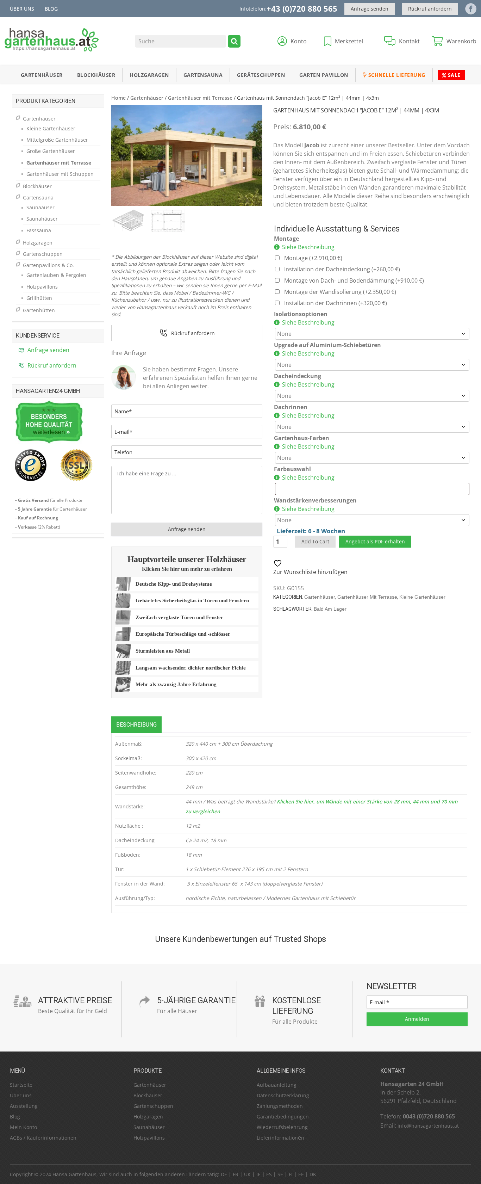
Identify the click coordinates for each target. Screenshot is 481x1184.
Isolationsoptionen (300, 314)
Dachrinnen (290, 407)
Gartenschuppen (43, 254)
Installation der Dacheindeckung (342, 269)
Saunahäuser (42, 218)
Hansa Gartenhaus (74, 1174)
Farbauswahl (292, 469)
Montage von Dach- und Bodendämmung (354, 280)
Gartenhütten (39, 310)
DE (224, 1174)
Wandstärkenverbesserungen (315, 500)
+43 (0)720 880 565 (302, 8)
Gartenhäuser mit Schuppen (60, 174)
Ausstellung (24, 1106)
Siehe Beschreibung (308, 247)
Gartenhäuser (42, 75)
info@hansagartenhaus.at (428, 1125)
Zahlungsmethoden (280, 1106)
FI (291, 1174)
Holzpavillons (42, 286)
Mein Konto (23, 1127)
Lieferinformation (277, 1137)
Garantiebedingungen (283, 1116)
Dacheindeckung (297, 376)
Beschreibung (136, 724)
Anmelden (417, 1019)
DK (313, 1174)
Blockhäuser (96, 75)
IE (258, 1174)
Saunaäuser (40, 207)
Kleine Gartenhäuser (422, 597)
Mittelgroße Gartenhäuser (57, 139)
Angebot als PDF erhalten (375, 541)
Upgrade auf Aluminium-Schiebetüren (327, 345)
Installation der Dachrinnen (335, 303)
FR (235, 1174)
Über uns (22, 8)
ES (269, 1174)
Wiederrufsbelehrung (282, 1127)
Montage (286, 238)
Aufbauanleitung (276, 1084)
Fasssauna (38, 230)
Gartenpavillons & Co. (48, 265)
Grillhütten (39, 298)
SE (280, 1174)
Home (118, 97)
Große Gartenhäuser (50, 151)
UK (247, 1174)
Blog (51, 8)
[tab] (136, 724)
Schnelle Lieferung (396, 75)
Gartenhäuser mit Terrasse (200, 97)
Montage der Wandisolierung (340, 292)
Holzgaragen (149, 75)
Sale (453, 75)
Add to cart (315, 541)
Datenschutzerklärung (283, 1095)
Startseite (21, 1084)
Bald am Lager (330, 609)
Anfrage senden (369, 8)
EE (301, 1174)
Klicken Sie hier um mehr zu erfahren (187, 569)
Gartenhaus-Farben (301, 438)
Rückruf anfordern (430, 8)
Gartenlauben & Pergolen (56, 275)
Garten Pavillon (323, 75)
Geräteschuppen (261, 75)
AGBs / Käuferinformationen (43, 1137)
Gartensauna (203, 75)
